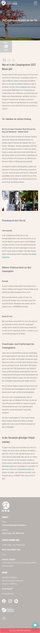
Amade (10, 589)
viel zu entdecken (21, 87)
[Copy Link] (13, 60)
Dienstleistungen (8, 466)
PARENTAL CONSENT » (9, 559)
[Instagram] (9, 60)
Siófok (16, 81)
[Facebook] (4, 60)
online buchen (26, 469)
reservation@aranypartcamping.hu (14, 525)
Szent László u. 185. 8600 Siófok (13, 533)
